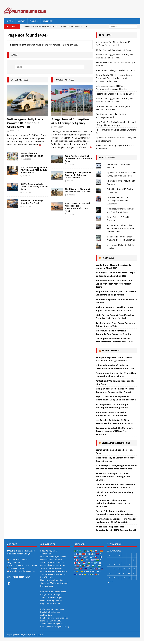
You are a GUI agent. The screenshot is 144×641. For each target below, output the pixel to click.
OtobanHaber (57, 580)
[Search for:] (123, 26)
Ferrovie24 (44, 621)
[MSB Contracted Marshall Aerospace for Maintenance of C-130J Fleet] (57, 206)
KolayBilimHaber (47, 577)
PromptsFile (58, 623)
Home (8, 21)
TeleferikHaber (46, 553)
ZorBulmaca (45, 597)
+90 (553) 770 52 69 (17, 568)
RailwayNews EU (47, 626)
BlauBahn (44, 612)
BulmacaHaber (46, 586)
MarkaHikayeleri (60, 583)
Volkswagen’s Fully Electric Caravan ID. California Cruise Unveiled (26, 123)
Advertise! (48, 21)
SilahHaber (45, 574)
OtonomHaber (46, 556)
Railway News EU (111, 350)
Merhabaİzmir (46, 565)
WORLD (33, 21)
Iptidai (64, 571)
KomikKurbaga (60, 591)
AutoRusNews (46, 623)
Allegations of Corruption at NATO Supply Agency (70, 121)
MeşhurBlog (45, 603)
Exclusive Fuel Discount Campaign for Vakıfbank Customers (117, 200)
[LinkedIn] (9, 583)
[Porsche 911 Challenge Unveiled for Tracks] (12, 203)
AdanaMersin (58, 562)
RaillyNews (108, 257)
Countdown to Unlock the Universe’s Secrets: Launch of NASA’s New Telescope (114, 431)
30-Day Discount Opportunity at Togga (32, 154)
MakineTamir (55, 571)
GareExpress (54, 612)
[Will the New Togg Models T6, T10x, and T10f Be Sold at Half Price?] (12, 170)
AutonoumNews (57, 609)
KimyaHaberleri (59, 556)
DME (59, 621)
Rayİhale (58, 600)
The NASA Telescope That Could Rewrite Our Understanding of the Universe (113, 476)
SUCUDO (44, 551)
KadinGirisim (56, 559)
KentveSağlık (56, 597)
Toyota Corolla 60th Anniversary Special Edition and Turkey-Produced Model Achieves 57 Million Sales (114, 78)
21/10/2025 (71, 195)
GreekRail (64, 618)
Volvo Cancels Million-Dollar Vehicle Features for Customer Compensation (120, 228)
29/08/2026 (14, 130)
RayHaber (53, 551)
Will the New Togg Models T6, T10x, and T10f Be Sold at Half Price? (34, 170)
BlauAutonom (53, 618)
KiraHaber (45, 583)
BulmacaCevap (46, 591)
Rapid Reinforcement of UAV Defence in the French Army (78, 158)
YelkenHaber (45, 568)
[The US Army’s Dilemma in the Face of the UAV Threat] (57, 192)
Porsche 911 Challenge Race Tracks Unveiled (116, 93)
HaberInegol (45, 580)
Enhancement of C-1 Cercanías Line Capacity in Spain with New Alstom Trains (114, 283)
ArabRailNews (46, 615)
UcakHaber (45, 571)
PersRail (43, 618)
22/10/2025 (58, 127)
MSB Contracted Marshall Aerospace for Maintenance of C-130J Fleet (77, 207)
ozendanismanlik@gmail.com (22, 571)
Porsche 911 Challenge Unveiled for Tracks (32, 201)
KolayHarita (45, 594)
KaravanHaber (59, 565)
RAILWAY (21, 21)
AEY (51, 583)
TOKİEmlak (55, 603)
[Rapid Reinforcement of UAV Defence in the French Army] (57, 159)
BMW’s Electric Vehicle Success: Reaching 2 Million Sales (34, 186)
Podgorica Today (62, 626)
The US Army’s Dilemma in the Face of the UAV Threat (79, 190)
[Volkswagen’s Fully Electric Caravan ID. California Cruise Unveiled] (27, 100)
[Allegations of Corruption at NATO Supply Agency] (72, 100)
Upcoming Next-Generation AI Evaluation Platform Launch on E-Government (113, 503)
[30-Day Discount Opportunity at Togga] (12, 156)
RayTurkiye (55, 594)
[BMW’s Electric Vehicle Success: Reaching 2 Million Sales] (12, 187)
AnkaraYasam (46, 562)
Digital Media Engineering (116, 442)
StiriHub (53, 621)
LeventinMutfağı (47, 600)
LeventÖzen (45, 559)
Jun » (110, 581)
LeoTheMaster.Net (58, 574)
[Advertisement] (98, 10)
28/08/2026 (27, 159)
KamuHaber (57, 568)
